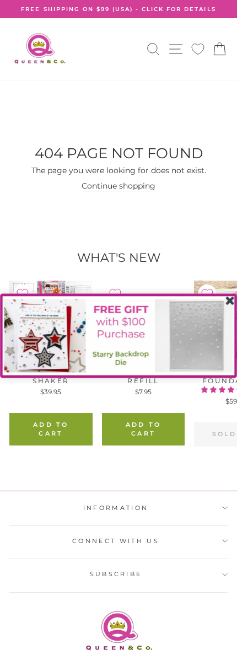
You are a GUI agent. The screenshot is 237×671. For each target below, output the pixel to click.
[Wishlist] (198, 49)
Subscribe (116, 574)
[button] (118, 335)
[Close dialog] (229, 300)
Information (115, 508)
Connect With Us (115, 541)
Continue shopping (118, 185)
